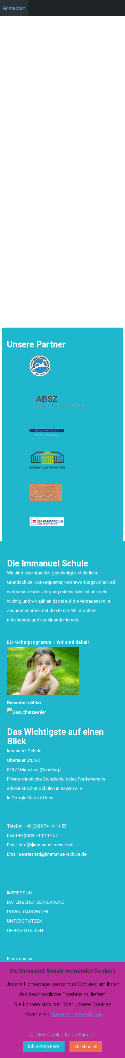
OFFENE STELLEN (25, 930)
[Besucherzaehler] (26, 712)
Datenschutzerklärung (77, 1014)
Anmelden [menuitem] (14, 8)
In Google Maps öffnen (30, 797)
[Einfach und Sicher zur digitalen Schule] (43, 693)
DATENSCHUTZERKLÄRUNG (36, 902)
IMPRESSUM (20, 892)
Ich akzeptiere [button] (44, 1046)
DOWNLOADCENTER (28, 911)
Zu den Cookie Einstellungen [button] (62, 1035)
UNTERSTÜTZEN (24, 921)
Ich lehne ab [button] (86, 1046)
